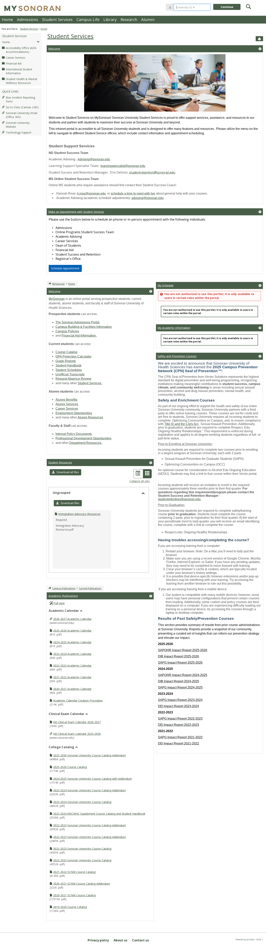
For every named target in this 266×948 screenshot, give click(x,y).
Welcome (54, 49)
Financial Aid (13, 63)
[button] (65, 472)
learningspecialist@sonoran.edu (122, 166)
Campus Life (88, 19)
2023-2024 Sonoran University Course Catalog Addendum (89, 790)
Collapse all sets (139, 481)
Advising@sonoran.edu (94, 159)
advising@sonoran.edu (147, 198)
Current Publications (90, 588)
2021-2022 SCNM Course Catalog (74, 872)
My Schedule (166, 285)
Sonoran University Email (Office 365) (21, 115)
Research (129, 19)
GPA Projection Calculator (73, 356)
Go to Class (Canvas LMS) (22, 107)
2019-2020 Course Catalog (70, 907)
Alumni (147, 19)
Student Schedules (68, 370)
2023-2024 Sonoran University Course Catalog (82, 802)
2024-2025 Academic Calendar (72, 642)
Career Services (15, 57)
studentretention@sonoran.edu (152, 172)
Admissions (27, 19)
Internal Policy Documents (73, 434)
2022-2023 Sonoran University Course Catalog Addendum (89, 825)
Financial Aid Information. (79, 335)
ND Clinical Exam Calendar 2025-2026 (77, 734)
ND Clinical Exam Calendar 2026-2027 (77, 722)
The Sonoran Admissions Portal (77, 322)
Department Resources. (85, 442)
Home (7, 19)
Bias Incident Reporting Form (20, 99)
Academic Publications (63, 596)
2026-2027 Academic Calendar (72, 619)
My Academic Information (174, 328)
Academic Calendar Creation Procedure (78, 700)
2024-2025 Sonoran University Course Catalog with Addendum (92, 778)
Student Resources (60, 462)
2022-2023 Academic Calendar (72, 665)
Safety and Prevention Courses (177, 356)
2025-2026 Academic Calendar (72, 630)
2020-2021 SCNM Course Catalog (74, 895)
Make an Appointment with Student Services (76, 212)
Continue (227, 7)
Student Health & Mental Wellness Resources (21, 81)
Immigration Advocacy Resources (79, 514)
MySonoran (58, 283)
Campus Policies (67, 331)
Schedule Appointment (65, 268)
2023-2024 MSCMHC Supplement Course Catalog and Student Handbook (99, 813)
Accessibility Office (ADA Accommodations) (21, 50)
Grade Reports (65, 361)
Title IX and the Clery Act (181, 424)
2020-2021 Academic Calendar (72, 689)
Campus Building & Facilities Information (83, 326)
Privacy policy (98, 940)
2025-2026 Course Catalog (70, 767)
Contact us (140, 940)
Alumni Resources (90, 417)
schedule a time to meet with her (133, 193)
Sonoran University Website (18, 124)
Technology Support (18, 132)
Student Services (57, 19)
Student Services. (90, 383)
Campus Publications (63, 588)
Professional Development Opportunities (83, 438)
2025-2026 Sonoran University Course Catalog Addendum (89, 755)
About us (120, 940)
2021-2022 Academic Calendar (72, 677)
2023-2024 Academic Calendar (72, 654)
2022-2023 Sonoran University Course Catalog (82, 848)
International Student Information (19, 71)
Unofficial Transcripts (70, 374)
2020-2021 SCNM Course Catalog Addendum (81, 883)
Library (110, 19)
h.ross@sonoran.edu (91, 193)
